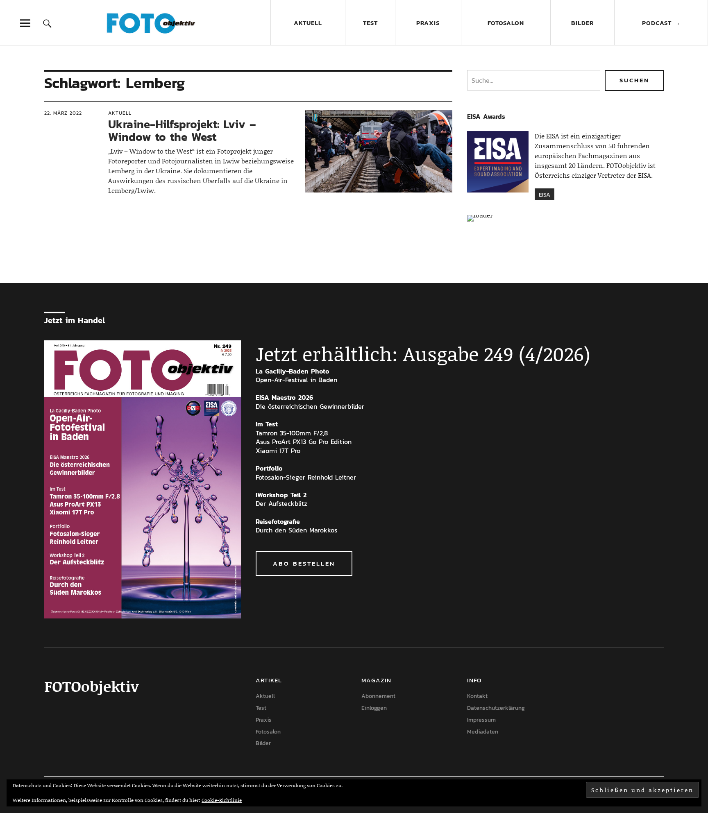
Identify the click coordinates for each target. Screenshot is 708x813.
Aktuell (308, 22)
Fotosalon (506, 22)
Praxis (428, 22)
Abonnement (378, 696)
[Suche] (47, 23)
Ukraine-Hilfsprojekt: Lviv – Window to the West (182, 130)
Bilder (582, 22)
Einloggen (374, 708)
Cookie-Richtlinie (222, 800)
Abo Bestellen (304, 563)
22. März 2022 (63, 113)
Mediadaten (482, 731)
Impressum (481, 720)
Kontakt (477, 696)
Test (370, 22)
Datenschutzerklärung (496, 708)
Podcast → (661, 22)
